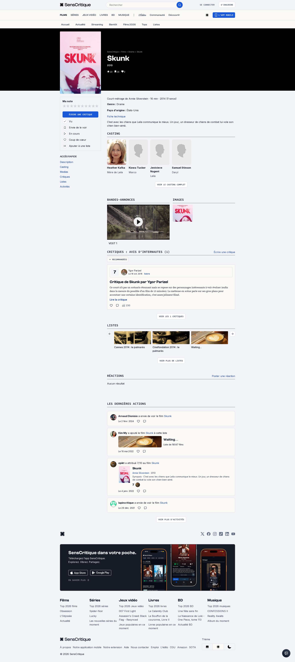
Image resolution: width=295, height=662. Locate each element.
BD (180, 600)
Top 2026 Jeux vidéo (131, 606)
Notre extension (112, 647)
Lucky (92, 616)
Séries (94, 600)
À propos (65, 647)
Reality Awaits (215, 616)
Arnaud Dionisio (128, 416)
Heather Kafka (116, 167)
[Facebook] (208, 535)
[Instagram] (215, 535)
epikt (121, 463)
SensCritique (113, 52)
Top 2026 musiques (218, 606)
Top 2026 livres (157, 606)
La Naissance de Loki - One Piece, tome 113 (191, 617)
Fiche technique (116, 116)
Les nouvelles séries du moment (103, 622)
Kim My (122, 432)
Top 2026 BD (185, 606)
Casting (113, 133)
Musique (214, 600)
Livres (153, 600)
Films (123, 52)
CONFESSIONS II (217, 611)
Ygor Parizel (134, 270)
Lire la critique (118, 299)
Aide (126, 647)
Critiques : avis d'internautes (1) (138, 252)
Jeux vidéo (128, 600)
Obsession (66, 611)
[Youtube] (233, 535)
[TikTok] (221, 535)
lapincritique (126, 502)
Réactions (115, 376)
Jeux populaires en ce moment (132, 626)
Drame (131, 52)
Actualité (65, 620)
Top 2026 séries (98, 606)
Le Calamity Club (158, 611)
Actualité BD (185, 624)
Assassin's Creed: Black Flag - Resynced (133, 617)
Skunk (139, 52)
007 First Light (127, 611)
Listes (112, 325)
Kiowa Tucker (137, 167)
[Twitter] (202, 535)
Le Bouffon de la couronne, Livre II (158, 617)
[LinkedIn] (227, 535)
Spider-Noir (96, 611)
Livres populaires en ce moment (162, 626)
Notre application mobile (87, 647)
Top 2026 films (68, 606)
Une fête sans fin (188, 611)
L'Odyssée (66, 616)
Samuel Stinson (181, 167)
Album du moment (218, 620)
